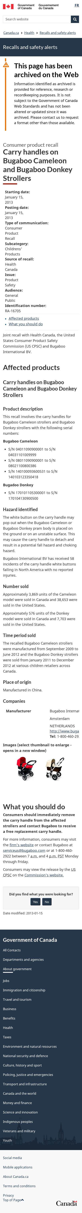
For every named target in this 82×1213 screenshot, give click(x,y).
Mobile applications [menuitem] (17, 1167)
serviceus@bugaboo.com (24, 850)
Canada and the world (19, 1093)
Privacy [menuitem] (8, 1195)
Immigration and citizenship (24, 990)
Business (9, 1009)
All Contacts (12, 950)
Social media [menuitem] (12, 1158)
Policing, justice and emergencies (28, 1074)
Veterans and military (19, 1131)
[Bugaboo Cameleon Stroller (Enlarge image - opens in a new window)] (55, 769)
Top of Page (12, 1200)
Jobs (6, 981)
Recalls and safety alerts (58, 33)
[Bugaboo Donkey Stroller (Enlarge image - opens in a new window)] (26, 769)
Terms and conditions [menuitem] (19, 1186)
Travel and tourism (17, 999)
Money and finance (17, 1103)
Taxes (7, 1037)
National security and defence (25, 1056)
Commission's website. (44, 875)
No (47, 902)
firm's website (22, 844)
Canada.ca (11, 33)
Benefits (9, 1018)
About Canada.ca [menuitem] (15, 1176)
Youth (7, 1140)
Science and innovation (20, 1112)
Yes (35, 902)
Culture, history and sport (22, 1065)
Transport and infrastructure (25, 1084)
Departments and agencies (23, 959)
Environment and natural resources (30, 1046)
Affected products (24, 318)
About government (17, 969)
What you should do (26, 324)
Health (29, 33)
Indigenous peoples (18, 1121)
